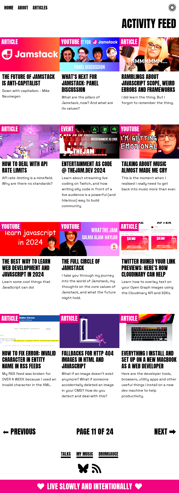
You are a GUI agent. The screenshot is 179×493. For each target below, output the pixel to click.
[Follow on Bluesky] (83, 472)
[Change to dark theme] (172, 8)
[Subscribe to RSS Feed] (96, 472)
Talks (66, 454)
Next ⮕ (165, 431)
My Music (84, 454)
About (23, 8)
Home (8, 8)
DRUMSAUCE (108, 454)
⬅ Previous (19, 431)
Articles (40, 8)
